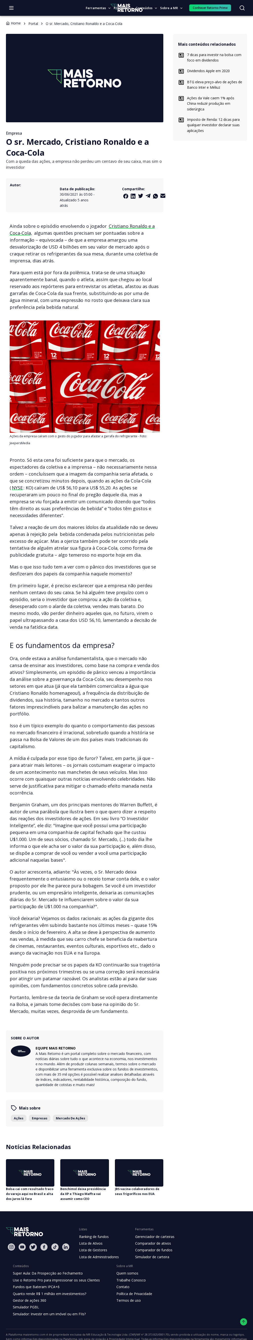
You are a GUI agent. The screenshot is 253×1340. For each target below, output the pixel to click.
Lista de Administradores (99, 1257)
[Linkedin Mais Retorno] (133, 196)
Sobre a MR (169, 8)
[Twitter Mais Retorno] (140, 196)
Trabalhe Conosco (131, 1280)
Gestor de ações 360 (29, 1300)
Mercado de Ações (70, 1118)
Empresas (39, 1118)
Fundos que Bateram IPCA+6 (36, 1286)
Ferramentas (96, 8)
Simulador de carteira (152, 1257)
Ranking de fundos (94, 1236)
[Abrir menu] (11, 8)
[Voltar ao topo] (243, 1321)
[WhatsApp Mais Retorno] (155, 196)
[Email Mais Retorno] (162, 196)
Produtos (121, 8)
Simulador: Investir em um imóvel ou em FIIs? (49, 1314)
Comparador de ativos (153, 1243)
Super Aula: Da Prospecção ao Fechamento (48, 1273)
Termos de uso (128, 1300)
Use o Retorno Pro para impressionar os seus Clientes (56, 1280)
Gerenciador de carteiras (154, 1236)
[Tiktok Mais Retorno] (55, 1247)
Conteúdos (144, 8)
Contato (122, 1286)
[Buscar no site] (242, 8)
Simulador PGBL (26, 1307)
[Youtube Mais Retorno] (22, 1247)
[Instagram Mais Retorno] (11, 1247)
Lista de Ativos (91, 1243)
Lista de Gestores (93, 1250)
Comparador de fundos (153, 1250)
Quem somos (127, 1273)
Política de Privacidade (134, 1293)
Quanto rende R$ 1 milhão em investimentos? (49, 1293)
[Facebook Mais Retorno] (125, 196)
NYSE (17, 487)
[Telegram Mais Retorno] (148, 196)
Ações (18, 1118)
